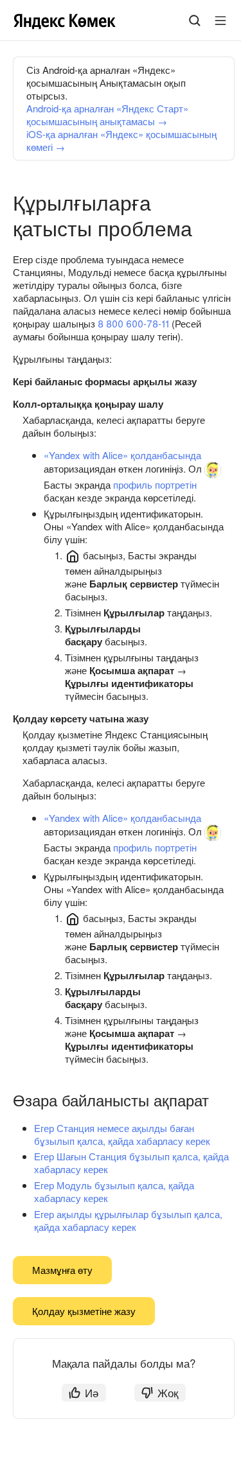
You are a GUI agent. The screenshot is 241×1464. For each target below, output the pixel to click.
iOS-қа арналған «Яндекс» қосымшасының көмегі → (121, 140)
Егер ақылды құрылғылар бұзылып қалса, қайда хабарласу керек (128, 1220)
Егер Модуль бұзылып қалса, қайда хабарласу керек (114, 1191)
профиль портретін (155, 484)
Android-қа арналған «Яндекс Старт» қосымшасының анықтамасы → (107, 114)
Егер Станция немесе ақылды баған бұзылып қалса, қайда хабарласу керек (122, 1134)
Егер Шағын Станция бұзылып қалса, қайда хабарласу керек (131, 1162)
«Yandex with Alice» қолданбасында (122, 455)
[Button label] (220, 20)
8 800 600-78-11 (133, 323)
